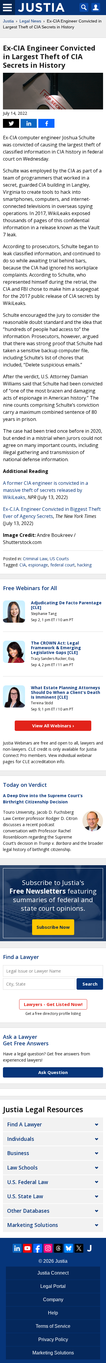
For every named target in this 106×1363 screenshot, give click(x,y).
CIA (22, 565)
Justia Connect (53, 1272)
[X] (78, 1248)
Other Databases (28, 1210)
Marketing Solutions (32, 1224)
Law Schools (22, 1167)
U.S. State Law (25, 1196)
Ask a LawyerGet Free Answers (26, 1040)
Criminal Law (35, 558)
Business (18, 1153)
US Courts (59, 558)
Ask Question (53, 1072)
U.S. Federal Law (27, 1182)
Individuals (20, 1138)
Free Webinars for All (30, 588)
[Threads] (58, 1248)
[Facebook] (37, 1248)
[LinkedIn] (17, 1248)
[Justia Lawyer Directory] (89, 1248)
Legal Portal (53, 1286)
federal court (62, 565)
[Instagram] (48, 1248)
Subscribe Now (53, 927)
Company (53, 1299)
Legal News (30, 21)
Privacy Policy (53, 1339)
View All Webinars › (53, 726)
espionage (38, 565)
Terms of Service (53, 1326)
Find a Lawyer (21, 956)
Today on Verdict (25, 784)
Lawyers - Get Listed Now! (53, 1004)
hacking (84, 565)
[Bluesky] (68, 1248)
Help (53, 1312)
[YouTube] (27, 1248)
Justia (8, 21)
